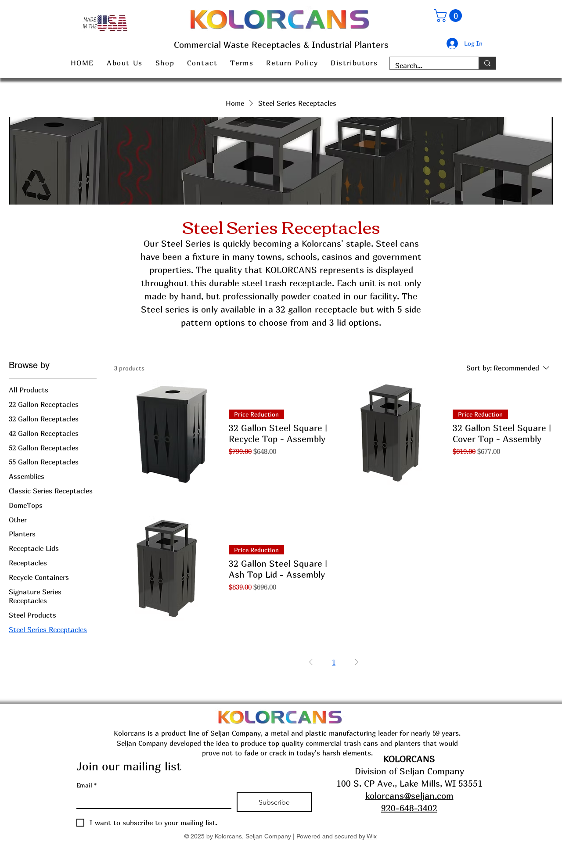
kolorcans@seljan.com (409, 796)
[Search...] (487, 63)
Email (86, 785)
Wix (372, 836)
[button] (449, 15)
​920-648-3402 (409, 808)
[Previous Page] (311, 662)
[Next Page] (356, 662)
